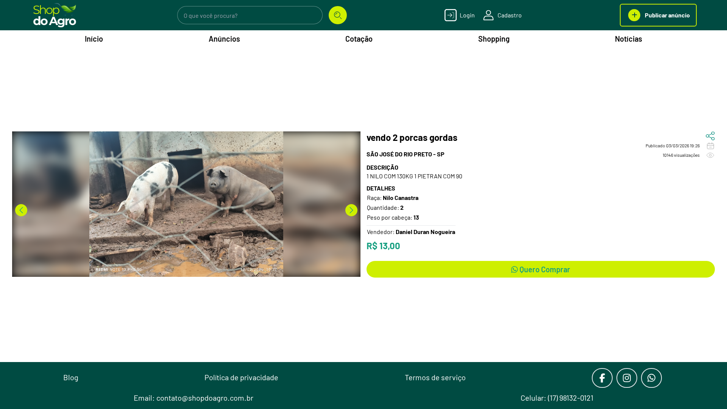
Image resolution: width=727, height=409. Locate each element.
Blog (70, 377)
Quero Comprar (544, 269)
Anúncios (224, 38)
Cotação (359, 38)
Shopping (494, 38)
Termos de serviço (435, 377)
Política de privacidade (241, 377)
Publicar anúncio (667, 15)
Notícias (628, 38)
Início (94, 38)
